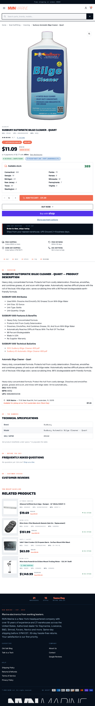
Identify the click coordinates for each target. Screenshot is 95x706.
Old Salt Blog (7, 648)
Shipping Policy (8, 668)
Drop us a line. (29, 462)
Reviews (44, 259)
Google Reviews (55, 657)
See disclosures (36, 155)
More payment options (47, 219)
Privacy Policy (7, 680)
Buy (6, 259)
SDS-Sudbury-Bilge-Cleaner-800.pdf (23, 348)
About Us (53, 648)
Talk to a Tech (7, 652)
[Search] (89, 16)
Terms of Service (9, 676)
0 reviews (21, 137)
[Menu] (4, 8)
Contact (52, 652)
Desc (15, 259)
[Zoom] (89, 34)
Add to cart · (36, 198)
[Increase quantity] (15, 198)
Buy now (46, 207)
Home (4, 25)
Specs (25, 259)
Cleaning (26, 25)
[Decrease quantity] (4, 198)
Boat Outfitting (14, 25)
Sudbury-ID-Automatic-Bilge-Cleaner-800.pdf (27, 351)
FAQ (34, 259)
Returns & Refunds (9, 672)
